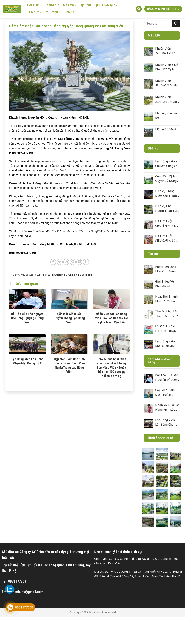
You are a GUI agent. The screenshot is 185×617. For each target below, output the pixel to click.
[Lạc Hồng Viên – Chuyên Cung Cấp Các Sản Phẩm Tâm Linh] (148, 164)
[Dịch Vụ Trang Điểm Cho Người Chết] (148, 194)
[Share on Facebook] (53, 262)
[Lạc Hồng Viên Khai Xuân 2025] (148, 344)
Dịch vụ (85, 5)
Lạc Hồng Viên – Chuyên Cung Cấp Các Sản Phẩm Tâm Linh (167, 163)
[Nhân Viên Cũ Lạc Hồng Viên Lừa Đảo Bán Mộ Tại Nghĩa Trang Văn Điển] (148, 408)
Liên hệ (69, 12)
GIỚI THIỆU (33, 5)
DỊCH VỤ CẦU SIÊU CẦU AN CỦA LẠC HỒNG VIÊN (167, 238)
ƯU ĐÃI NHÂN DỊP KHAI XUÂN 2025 (165, 328)
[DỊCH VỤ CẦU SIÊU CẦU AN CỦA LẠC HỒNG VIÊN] (148, 239)
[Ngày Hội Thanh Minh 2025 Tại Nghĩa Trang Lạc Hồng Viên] (148, 299)
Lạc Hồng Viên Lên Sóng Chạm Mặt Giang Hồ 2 (27, 361)
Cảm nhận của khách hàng (50, 274)
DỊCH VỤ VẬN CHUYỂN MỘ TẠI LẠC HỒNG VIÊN (166, 223)
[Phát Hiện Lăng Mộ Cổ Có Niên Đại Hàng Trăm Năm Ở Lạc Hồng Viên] (148, 270)
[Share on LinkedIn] (79, 262)
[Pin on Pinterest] (73, 262)
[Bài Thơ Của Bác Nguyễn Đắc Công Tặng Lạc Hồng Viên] (148, 378)
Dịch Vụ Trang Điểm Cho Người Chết (166, 193)
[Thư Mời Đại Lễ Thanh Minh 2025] (148, 314)
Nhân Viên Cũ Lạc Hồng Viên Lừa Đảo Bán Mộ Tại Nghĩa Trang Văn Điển (111, 318)
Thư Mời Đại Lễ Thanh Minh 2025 (167, 313)
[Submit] (176, 23)
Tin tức (34, 12)
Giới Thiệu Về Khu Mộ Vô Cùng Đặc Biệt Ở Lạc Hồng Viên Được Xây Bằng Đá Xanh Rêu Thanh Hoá (166, 283)
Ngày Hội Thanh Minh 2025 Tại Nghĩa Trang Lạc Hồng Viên (166, 298)
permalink (87, 274)
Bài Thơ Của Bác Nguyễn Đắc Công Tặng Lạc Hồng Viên (27, 318)
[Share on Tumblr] (86, 262)
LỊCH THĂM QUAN (106, 5)
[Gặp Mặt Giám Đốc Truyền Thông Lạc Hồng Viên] (148, 393)
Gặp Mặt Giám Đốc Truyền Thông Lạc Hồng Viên (69, 318)
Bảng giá (53, 5)
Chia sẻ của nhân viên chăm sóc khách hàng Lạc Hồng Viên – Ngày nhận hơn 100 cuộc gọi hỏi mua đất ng (111, 367)
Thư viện (52, 12)
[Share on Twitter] (60, 262)
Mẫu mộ (68, 5)
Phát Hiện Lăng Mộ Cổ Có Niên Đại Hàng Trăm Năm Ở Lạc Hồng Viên (166, 269)
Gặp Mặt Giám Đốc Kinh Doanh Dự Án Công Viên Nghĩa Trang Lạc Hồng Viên (69, 365)
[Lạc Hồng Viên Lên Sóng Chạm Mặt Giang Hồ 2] (148, 423)
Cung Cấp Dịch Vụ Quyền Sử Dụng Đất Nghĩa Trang (167, 178)
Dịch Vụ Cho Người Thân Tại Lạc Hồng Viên (166, 208)
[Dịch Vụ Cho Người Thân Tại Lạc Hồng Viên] (148, 209)
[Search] (139, 9)
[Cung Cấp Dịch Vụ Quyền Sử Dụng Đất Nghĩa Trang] (148, 179)
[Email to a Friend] (66, 262)
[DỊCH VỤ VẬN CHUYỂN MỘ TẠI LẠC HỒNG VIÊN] (148, 224)
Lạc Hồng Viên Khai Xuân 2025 (165, 343)
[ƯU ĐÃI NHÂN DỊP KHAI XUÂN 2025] (148, 329)
